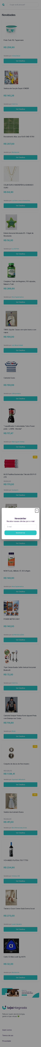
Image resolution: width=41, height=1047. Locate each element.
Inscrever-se (20, 533)
